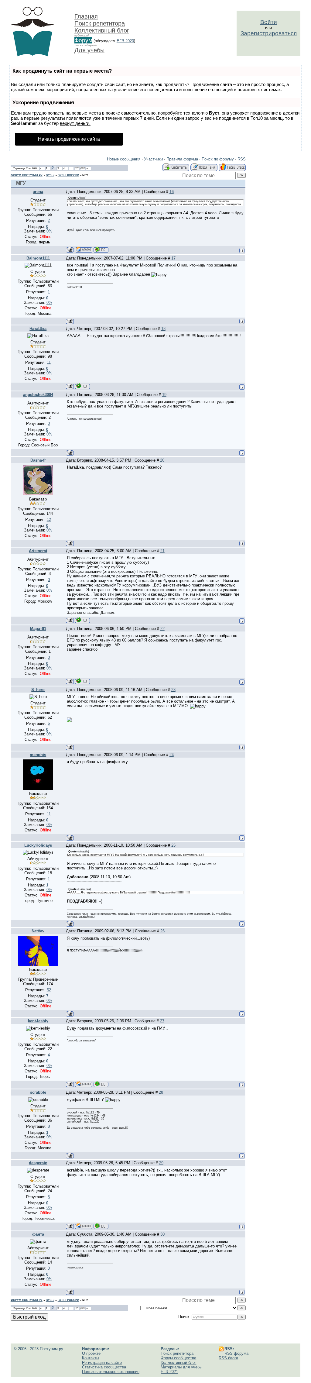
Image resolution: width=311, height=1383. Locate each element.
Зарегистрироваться (269, 33)
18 (163, 328)
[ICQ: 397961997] (82, 386)
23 (173, 689)
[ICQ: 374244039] (82, 681)
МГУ (85, 175)
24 (171, 754)
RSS (242, 159)
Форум (83, 40)
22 (162, 628)
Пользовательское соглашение (110, 1371)
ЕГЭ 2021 (169, 1371)
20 (162, 460)
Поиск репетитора (99, 23)
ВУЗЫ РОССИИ (68, 175)
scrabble (38, 1092)
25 (173, 845)
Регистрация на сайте (102, 1362)
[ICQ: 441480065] (101, 1084)
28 (161, 1092)
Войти (268, 22)
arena (38, 191)
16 (171, 191)
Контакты (90, 1358)
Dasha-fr (38, 460)
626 (82, 168)
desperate (38, 1163)
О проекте (91, 1353)
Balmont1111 (38, 258)
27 (162, 1021)
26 (162, 931)
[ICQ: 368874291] (101, 250)
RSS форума (236, 1353)
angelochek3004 (38, 394)
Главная (86, 16)
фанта (38, 1234)
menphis (38, 754)
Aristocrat (38, 551)
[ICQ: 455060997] (82, 620)
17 (173, 258)
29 (161, 1163)
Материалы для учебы (181, 1367)
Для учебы (89, 50)
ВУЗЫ (50, 175)
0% (49, 231)
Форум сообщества (178, 1358)
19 (164, 394)
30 (162, 1234)
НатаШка (37, 328)
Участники (153, 159)
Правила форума (182, 159)
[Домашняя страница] (83, 250)
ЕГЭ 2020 (125, 41)
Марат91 (38, 628)
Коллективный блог (101, 30)
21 (162, 551)
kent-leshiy (38, 1021)
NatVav (38, 931)
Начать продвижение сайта (69, 139)
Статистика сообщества (104, 1367)
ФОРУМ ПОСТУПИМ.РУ (27, 175)
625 (77, 168)
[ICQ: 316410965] (101, 1226)
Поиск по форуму (218, 159)
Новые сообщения (123, 159)
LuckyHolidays (38, 845)
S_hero (38, 689)
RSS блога (228, 1358)
